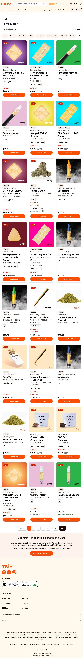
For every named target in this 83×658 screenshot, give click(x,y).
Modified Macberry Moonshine (40, 378)
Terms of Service (67, 644)
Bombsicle (63, 377)
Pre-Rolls (6, 603)
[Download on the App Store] (10, 584)
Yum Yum (8, 377)
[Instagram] (14, 572)
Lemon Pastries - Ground (67, 319)
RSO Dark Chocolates (64, 439)
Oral (23, 14)
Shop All (26, 608)
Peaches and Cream (68, 494)
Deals (4, 10)
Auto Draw (22, 36)
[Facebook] (9, 572)
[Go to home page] (41, 566)
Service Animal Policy (42, 650)
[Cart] (80, 3)
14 (56, 528)
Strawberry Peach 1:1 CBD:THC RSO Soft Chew (41, 257)
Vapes (25, 603)
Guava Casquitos (39, 317)
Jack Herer (63, 190)
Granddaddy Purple (68, 254)
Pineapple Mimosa (67, 72)
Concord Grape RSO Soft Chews (13, 74)
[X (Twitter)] (4, 572)
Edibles (19, 10)
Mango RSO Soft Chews (39, 135)
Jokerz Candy (37, 190)
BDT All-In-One (52, 36)
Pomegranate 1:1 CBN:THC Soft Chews (11, 257)
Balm (31, 36)
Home (3, 14)
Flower (11, 10)
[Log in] (75, 4)
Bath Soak (40, 36)
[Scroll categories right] (79, 36)
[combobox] (29, 4)
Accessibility (24, 644)
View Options (41, 216)
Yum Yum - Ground (13, 439)
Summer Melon (11, 133)
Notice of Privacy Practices (51, 644)
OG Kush (7, 317)
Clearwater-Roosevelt (13, 14)
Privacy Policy (34, 644)
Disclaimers (13, 644)
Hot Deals (6, 598)
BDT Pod (64, 36)
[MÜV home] (6, 3)
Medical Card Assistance (42, 553)
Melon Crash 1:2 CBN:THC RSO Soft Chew (40, 75)
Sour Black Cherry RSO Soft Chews (12, 192)
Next (62, 528)
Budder (72, 36)
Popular (12, 36)
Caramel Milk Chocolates (37, 439)
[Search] (44, 4)
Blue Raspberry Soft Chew (68, 135)
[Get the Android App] (29, 584)
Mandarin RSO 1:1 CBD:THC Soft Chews (12, 497)
